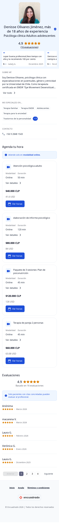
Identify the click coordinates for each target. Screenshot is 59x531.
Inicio (12, 487)
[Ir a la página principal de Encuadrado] (29, 497)
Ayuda (21, 487)
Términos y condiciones (38, 487)
